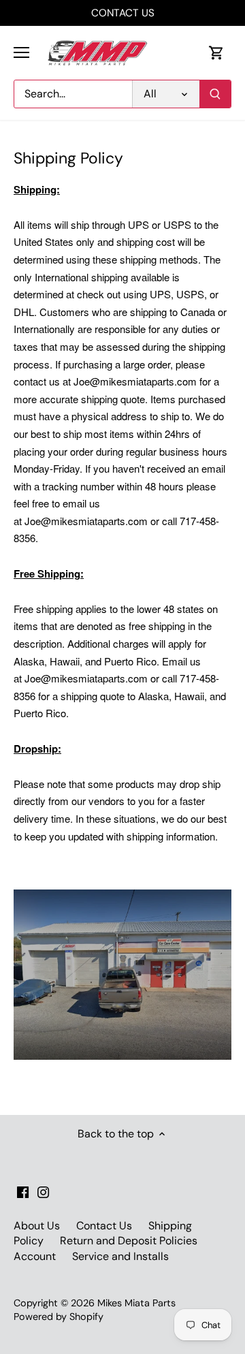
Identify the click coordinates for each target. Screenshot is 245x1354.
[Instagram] (43, 1191)
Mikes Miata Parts (136, 1303)
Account (35, 1256)
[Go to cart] (216, 53)
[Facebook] (23, 1191)
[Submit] (215, 94)
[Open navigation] (21, 52)
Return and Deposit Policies (128, 1240)
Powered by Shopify (58, 1316)
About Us (37, 1225)
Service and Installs (120, 1256)
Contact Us (104, 1225)
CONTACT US (122, 13)
